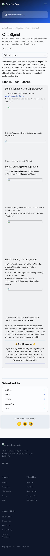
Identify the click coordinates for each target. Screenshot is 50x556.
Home (4, 482)
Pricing (4, 496)
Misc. (27, 28)
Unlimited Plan (32, 500)
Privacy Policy (7, 530)
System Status (7, 521)
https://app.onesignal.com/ (14, 96)
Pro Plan (29, 487)
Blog (3, 500)
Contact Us (6, 525)
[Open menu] (45, 4)
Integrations (19, 28)
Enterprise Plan (32, 496)
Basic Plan (30, 482)
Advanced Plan (32, 491)
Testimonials (6, 491)
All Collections (7, 28)
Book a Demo (6, 516)
